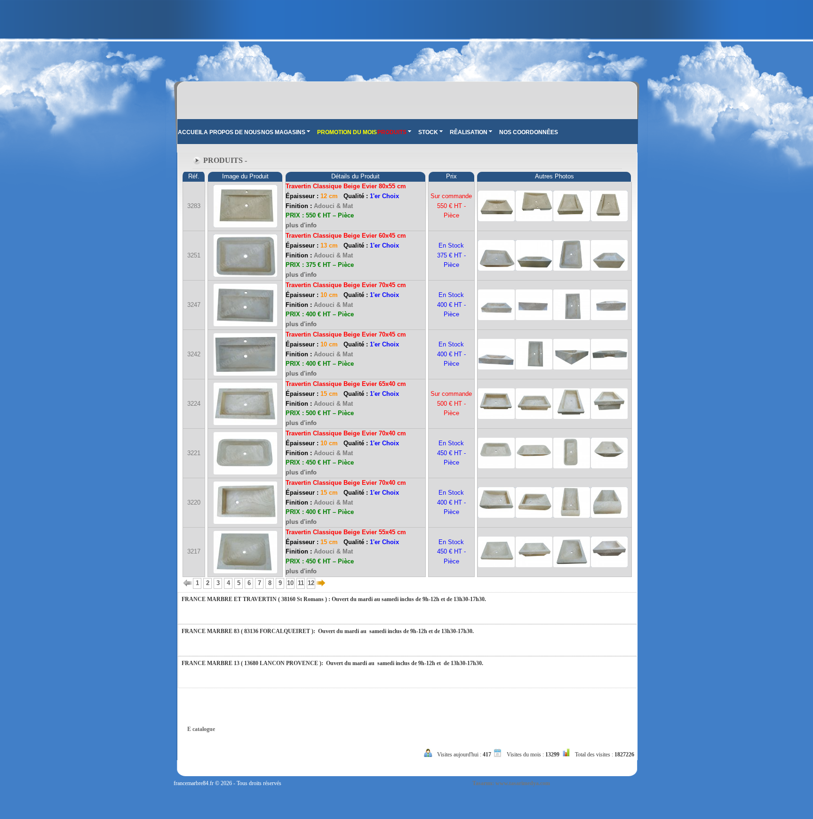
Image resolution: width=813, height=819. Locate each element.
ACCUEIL (190, 132)
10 (290, 582)
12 (311, 582)
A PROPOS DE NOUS (232, 132)
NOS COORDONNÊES (528, 132)
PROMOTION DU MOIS (347, 132)
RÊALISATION (468, 132)
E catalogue (201, 729)
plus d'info (301, 225)
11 (301, 582)
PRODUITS (391, 132)
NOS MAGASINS (283, 132)
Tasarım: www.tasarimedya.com (511, 783)
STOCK (428, 132)
